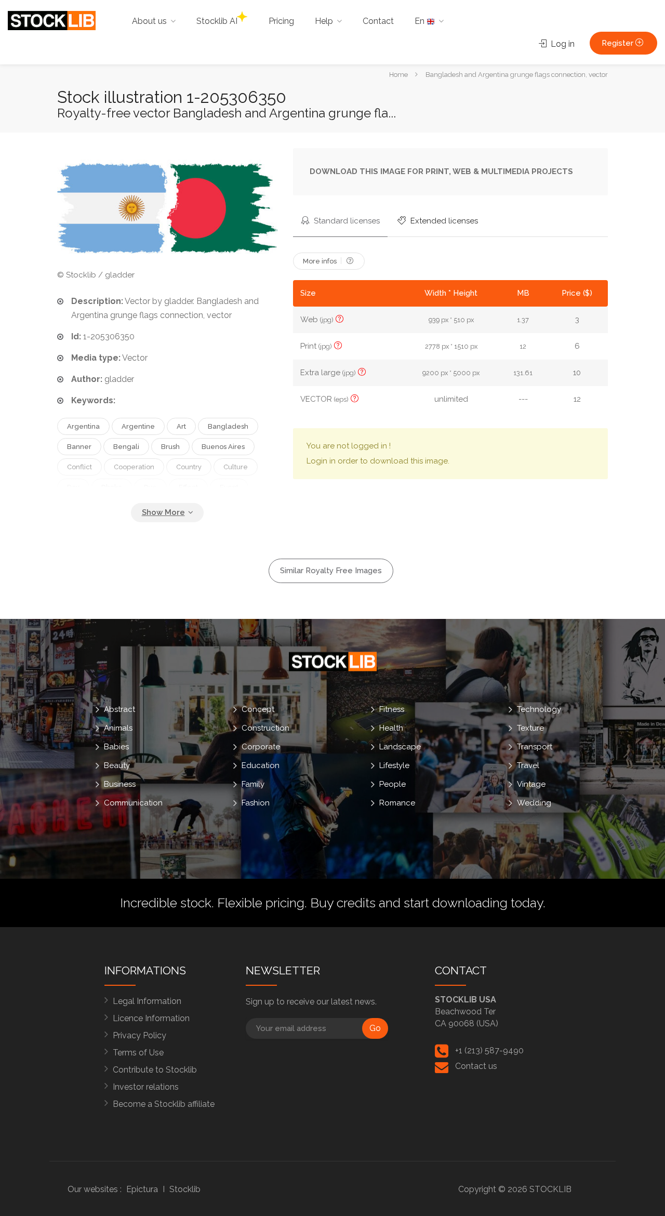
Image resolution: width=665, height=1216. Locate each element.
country (189, 467)
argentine (138, 426)
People (392, 783)
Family (253, 783)
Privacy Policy (139, 1035)
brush (170, 447)
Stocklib (185, 1189)
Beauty (117, 765)
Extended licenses (443, 221)
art (181, 426)
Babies (116, 746)
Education (261, 765)
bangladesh (228, 426)
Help (324, 21)
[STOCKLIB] (52, 20)
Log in (562, 44)
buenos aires (223, 447)
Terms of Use (138, 1053)
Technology (539, 708)
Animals (118, 727)
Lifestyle (394, 765)
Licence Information (151, 1018)
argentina (83, 426)
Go (375, 1028)
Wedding (534, 802)
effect (188, 487)
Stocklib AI (216, 21)
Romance (397, 802)
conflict (79, 467)
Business (120, 783)
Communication (133, 802)
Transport (534, 746)
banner (79, 447)
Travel (528, 765)
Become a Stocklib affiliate (164, 1104)
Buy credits (343, 902)
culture (235, 467)
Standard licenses (346, 221)
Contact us (476, 1066)
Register (618, 43)
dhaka (111, 487)
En (421, 21)
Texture (530, 727)
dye (150, 487)
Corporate (261, 746)
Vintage (531, 783)
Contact (378, 21)
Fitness (391, 708)
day (73, 487)
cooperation (134, 467)
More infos (320, 261)
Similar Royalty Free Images (331, 570)
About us (149, 21)
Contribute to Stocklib (155, 1070)
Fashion (256, 802)
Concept (258, 708)
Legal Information (147, 1001)
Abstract (119, 708)
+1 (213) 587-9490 (489, 1050)
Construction (265, 727)
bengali (126, 447)
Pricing (281, 21)
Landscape (400, 746)
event (229, 487)
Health (391, 727)
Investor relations (146, 1087)
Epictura (142, 1189)
